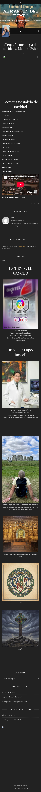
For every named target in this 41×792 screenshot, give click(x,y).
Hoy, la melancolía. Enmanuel (11, 697)
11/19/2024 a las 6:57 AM (17, 220)
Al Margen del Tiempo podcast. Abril (14, 701)
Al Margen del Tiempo (20, 13)
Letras (20, 41)
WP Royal (25, 788)
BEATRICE (12, 715)
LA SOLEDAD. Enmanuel (20, 720)
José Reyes (5, 720)
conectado (21, 246)
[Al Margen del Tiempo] (6, 31)
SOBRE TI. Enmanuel (9, 692)
